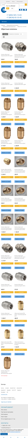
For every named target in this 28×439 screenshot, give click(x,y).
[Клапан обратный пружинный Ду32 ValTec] (7, 305)
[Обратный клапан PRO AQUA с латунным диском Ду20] (7, 334)
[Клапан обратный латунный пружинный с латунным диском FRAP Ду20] (7, 190)
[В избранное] (12, 64)
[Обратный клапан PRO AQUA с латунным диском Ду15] (21, 305)
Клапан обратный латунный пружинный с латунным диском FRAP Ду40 (20, 228)
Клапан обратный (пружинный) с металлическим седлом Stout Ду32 (6, 142)
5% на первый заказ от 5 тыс (8, 419)
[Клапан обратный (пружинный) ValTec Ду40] (7, 75)
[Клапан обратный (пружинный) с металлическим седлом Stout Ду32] (7, 133)
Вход (13, 1)
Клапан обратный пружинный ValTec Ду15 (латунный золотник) (20, 257)
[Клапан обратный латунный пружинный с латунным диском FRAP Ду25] (21, 190)
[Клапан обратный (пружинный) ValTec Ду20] (7, 46)
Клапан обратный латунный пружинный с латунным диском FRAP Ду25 (20, 199)
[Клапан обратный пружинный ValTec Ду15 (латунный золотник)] (21, 248)
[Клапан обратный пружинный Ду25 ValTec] (21, 276)
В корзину (8, 62)
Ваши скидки (4, 416)
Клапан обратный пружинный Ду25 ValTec (20, 285)
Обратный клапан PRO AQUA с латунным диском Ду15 (20, 314)
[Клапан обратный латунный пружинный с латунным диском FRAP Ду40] (21, 219)
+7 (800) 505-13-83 (14, 15)
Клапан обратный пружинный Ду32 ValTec (6, 314)
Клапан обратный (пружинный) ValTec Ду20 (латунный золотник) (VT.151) (20, 56)
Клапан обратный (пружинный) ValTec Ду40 (6, 83)
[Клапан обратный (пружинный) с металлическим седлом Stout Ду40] (7, 363)
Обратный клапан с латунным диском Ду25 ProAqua (20, 343)
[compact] (8, 37)
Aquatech (3, 390)
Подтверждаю (4, 434)
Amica (2, 388)
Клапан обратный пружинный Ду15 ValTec (6, 285)
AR (7, 392)
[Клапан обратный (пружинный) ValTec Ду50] (21, 75)
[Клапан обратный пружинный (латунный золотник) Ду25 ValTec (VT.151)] (7, 248)
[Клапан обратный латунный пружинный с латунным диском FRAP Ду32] (7, 219)
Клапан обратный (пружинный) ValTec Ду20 (6, 55)
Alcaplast (3, 392)
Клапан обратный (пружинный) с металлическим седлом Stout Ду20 (20, 113)
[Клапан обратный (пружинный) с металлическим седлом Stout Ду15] (7, 104)
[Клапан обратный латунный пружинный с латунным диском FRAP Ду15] (21, 161)
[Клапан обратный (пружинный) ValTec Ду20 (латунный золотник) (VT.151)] (21, 46)
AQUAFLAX (12, 388)
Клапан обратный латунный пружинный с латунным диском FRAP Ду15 (20, 171)
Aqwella (8, 390)
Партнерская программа (7, 412)
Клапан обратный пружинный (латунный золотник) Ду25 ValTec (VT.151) (6, 257)
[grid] (4, 37)
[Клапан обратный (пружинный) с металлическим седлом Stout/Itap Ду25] (21, 133)
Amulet (7, 388)
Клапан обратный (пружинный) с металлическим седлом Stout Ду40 (6, 372)
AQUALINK (19, 388)
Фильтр (5, 34)
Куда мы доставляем (6, 402)
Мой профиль (4, 414)
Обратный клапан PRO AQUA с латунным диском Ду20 (7, 343)
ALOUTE (14, 390)
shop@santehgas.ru (6, 427)
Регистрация (20, 1)
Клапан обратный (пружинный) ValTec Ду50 (20, 83)
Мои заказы (4, 409)
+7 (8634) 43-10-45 (14, 17)
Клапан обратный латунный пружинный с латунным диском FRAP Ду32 (6, 228)
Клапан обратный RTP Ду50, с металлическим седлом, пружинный (6, 171)
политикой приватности (15, 432)
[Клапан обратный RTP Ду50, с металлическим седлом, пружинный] (7, 161)
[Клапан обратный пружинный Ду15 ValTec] (7, 276)
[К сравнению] (10, 64)
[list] (6, 37)
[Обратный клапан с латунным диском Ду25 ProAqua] (21, 334)
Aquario (19, 390)
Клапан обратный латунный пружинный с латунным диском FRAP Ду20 (6, 199)
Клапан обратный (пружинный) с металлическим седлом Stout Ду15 (6, 113)
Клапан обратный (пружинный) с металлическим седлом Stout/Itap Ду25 (20, 142)
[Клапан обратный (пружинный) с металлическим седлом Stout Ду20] (21, 104)
